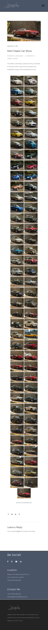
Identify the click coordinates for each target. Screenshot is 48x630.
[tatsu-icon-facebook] (8, 561)
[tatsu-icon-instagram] (12, 561)
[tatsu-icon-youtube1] (16, 561)
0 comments (29, 56)
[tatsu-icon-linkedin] (21, 561)
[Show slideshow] (24, 503)
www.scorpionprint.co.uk (27, 69)
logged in (19, 531)
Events (15, 58)
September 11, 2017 (12, 46)
